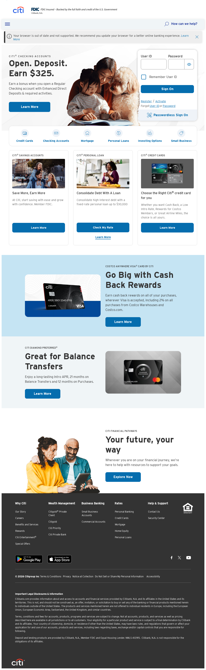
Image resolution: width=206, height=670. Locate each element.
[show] (189, 64)
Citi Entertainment (25, 537)
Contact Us (154, 511)
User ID (154, 106)
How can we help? (184, 24)
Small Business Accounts (90, 513)
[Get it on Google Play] (29, 559)
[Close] (197, 36)
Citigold (52, 521)
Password (169, 106)
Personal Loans (123, 537)
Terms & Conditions (50, 576)
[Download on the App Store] (59, 559)
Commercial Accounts (93, 521)
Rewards (20, 530)
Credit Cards (122, 518)
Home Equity (122, 530)
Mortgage (120, 524)
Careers (19, 518)
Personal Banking (124, 511)
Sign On (167, 89)
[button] (7, 24)
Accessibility (153, 576)
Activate (160, 101)
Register (146, 101)
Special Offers (22, 543)
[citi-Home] (18, 10)
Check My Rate (111, 227)
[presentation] (70, 13)
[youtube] (188, 557)
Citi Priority (54, 528)
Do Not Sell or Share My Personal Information (119, 576)
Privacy (67, 576)
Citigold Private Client (57, 513)
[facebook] (172, 557)
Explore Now (127, 477)
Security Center (156, 518)
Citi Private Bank (57, 534)
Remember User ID (163, 77)
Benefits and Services (26, 524)
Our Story (20, 511)
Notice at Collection (82, 576)
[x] (179, 557)
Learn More (35, 107)
